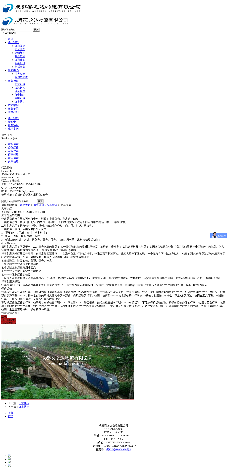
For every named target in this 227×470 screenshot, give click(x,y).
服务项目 (13, 80)
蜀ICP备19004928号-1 (118, 449)
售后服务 (20, 66)
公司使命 (20, 59)
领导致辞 (20, 56)
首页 (10, 38)
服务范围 (13, 108)
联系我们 (13, 112)
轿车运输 (20, 84)
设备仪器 (20, 91)
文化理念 (20, 49)
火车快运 (20, 101)
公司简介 (20, 45)
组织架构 (20, 52)
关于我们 (13, 42)
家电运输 (20, 98)
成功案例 (13, 105)
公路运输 (20, 87)
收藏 (10, 412)
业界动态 (20, 73)
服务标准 (20, 63)
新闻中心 (13, 70)
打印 (10, 416)
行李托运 (20, 94)
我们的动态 (21, 77)
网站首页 (25, 205)
